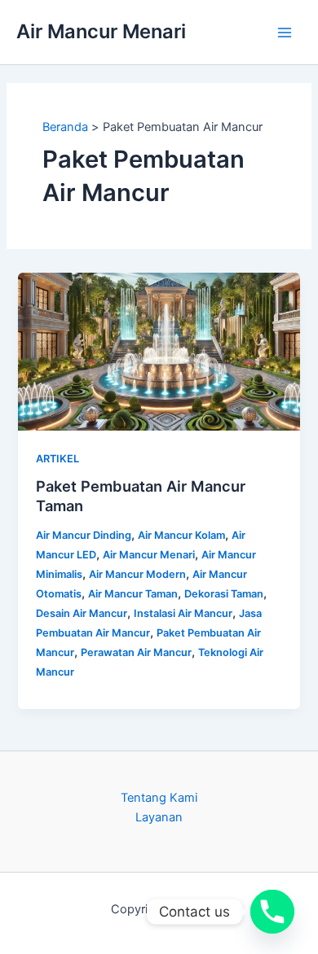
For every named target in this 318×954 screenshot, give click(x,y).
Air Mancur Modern (137, 574)
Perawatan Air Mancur (136, 652)
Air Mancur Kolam (181, 535)
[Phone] (272, 912)
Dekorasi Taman (223, 594)
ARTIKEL (57, 459)
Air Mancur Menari (101, 31)
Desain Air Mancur (81, 613)
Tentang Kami (159, 797)
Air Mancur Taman (133, 594)
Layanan (159, 817)
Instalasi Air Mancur (183, 613)
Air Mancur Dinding (83, 535)
